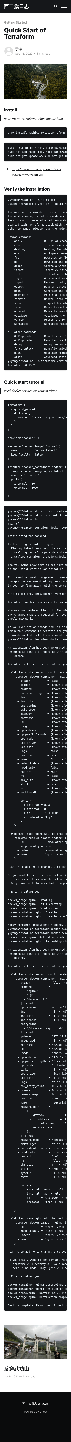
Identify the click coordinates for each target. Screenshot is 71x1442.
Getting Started (15, 22)
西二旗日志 (16, 6)
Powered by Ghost (35, 1411)
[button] (64, 6)
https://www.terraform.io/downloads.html (33, 118)
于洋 (18, 49)
